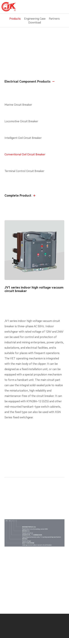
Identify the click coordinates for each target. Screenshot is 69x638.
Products (15, 18)
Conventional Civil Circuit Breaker (25, 154)
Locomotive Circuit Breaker (21, 121)
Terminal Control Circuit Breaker (24, 171)
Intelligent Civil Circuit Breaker (23, 137)
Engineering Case (35, 18)
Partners (54, 18)
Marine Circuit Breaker (18, 104)
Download (34, 22)
